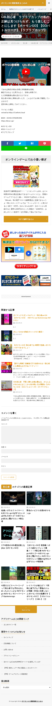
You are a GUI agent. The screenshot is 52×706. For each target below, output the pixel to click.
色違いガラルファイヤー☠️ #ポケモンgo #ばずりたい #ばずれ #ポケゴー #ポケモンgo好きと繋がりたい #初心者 (13, 515)
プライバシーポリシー (11, 656)
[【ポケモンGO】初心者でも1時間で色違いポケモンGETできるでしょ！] (6, 349)
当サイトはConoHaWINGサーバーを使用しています (22, 662)
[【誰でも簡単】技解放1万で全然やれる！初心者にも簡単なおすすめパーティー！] (6, 367)
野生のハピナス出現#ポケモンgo (38, 511)
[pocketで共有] (44, 143)
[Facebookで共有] (7, 143)
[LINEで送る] (26, 148)
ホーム (3, 9)
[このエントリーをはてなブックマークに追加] (32, 143)
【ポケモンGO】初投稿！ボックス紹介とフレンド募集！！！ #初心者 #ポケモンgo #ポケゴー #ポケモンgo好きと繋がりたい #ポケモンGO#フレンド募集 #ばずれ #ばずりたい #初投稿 (39, 553)
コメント (4, 424)
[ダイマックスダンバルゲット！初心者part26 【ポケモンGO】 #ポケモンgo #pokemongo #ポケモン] (6, 319)
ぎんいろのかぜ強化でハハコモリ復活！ (28, 332)
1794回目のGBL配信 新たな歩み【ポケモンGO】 (13, 546)
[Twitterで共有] (20, 143)
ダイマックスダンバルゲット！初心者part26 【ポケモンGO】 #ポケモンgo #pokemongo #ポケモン (32, 317)
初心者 (17, 36)
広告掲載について (10, 643)
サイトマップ (8, 637)
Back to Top (26, 610)
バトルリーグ (42, 9)
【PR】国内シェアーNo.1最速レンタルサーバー (20, 668)
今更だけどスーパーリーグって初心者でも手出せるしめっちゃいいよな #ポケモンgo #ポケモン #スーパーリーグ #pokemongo (13, 590)
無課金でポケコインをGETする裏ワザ (21, 9)
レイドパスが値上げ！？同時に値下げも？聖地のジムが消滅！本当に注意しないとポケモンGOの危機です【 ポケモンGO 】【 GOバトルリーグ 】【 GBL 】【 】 (38, 592)
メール (4, 456)
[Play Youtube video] (26, 72)
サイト (3, 466)
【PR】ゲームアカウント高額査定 (16, 674)
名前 (3, 447)
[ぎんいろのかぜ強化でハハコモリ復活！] (6, 335)
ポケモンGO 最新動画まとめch (32, 701)
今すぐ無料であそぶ (26, 219)
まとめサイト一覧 (10, 625)
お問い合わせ (8, 650)
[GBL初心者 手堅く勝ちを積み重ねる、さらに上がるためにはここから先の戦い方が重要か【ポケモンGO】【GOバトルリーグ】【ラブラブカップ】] (6, 385)
